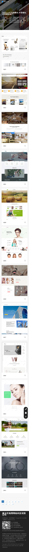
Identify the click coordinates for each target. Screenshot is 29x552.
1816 (4, 375)
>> (12, 504)
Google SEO (18, 518)
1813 (4, 452)
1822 (4, 146)
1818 (4, 299)
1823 (4, 107)
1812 (4, 490)
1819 (4, 260)
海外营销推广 (12, 518)
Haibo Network (15, 545)
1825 (4, 69)
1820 (4, 222)
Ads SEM (24, 518)
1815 (4, 414)
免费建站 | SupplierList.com (9, 519)
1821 (4, 184)
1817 (4, 337)
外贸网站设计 (5, 518)
